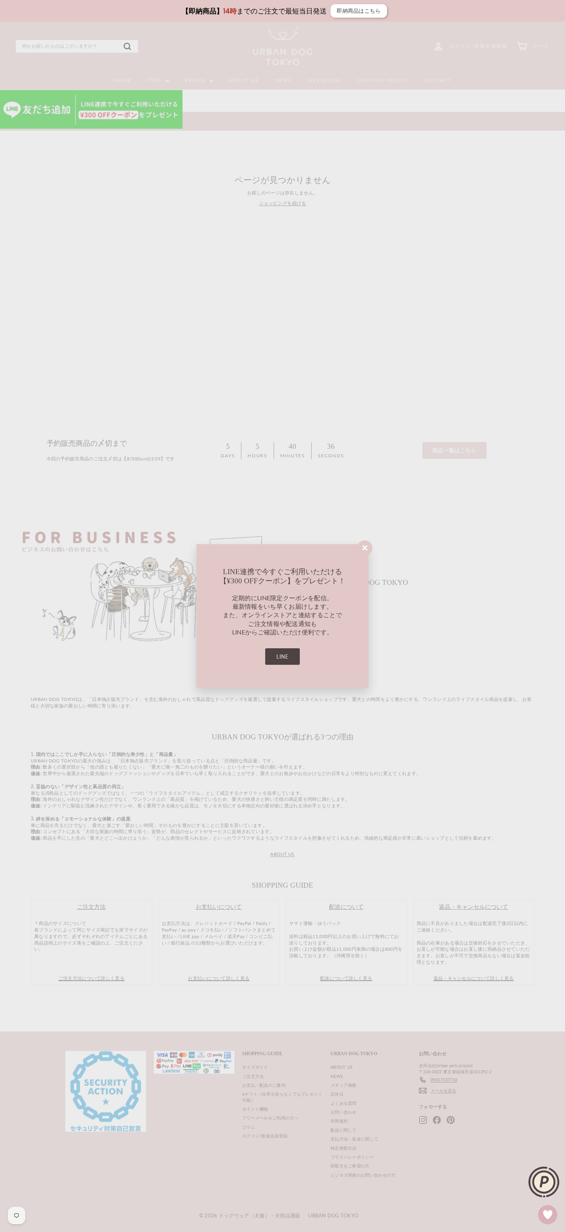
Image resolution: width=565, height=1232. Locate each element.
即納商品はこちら (201, 11)
